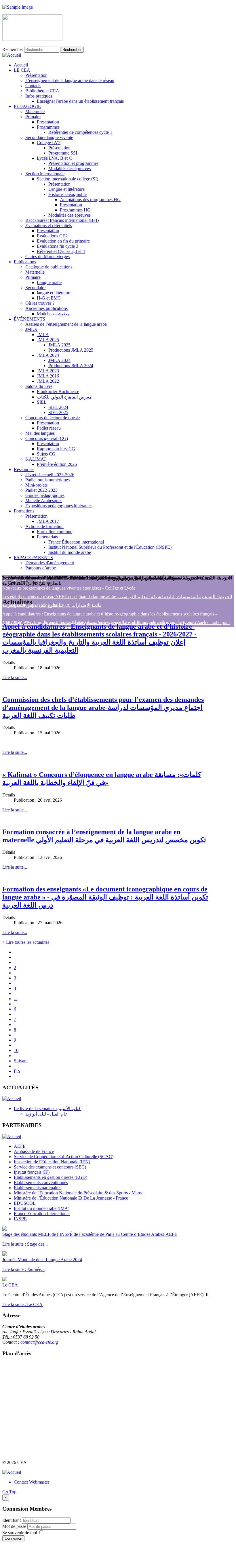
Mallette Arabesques (43, 500)
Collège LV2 (48, 142)
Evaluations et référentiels (48, 225)
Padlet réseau (49, 428)
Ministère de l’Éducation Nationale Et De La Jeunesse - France (71, 1198)
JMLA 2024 (48, 355)
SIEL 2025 (58, 412)
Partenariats (47, 536)
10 (16, 1050)
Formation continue (54, 531)
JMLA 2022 (48, 381)
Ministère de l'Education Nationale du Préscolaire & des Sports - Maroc (78, 1192)
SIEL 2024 (58, 407)
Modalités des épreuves (69, 168)
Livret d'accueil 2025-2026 (49, 474)
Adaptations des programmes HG (90, 199)
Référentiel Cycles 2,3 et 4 (61, 251)
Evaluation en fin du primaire (63, 241)
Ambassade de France (34, 1151)
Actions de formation (44, 526)
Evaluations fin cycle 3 (57, 246)
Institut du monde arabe (69, 552)
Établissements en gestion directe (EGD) (50, 1177)
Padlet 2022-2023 (41, 490)
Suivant (21, 1060)
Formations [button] (24, 510)
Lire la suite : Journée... (23, 1269)
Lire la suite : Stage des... (25, 1244)
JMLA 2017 (48, 521)
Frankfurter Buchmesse (58, 391)
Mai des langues (40, 433)
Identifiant (11, 1520)
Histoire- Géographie (67, 194)
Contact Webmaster (31, 1482)
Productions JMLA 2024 (70, 365)
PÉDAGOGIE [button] (27, 106)
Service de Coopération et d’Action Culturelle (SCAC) (63, 1156)
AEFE (20, 1146)
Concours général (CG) (46, 438)
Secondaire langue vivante (49, 137)
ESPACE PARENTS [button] (33, 557)
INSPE (20, 1218)
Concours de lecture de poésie (52, 417)
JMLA (31, 329)
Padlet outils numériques (47, 479)
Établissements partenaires (37, 1187)
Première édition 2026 (57, 464)
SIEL (42, 402)
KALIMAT (35, 459)
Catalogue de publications (48, 266)
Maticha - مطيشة (53, 313)
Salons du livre (38, 386)
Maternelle (35, 111)
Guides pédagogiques (44, 495)
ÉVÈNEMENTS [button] (29, 319)
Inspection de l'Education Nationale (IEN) (52, 1161)
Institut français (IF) (32, 1172)
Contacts (33, 85)
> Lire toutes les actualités (25, 942)
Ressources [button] (24, 469)
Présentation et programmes (73, 163)
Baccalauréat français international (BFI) (62, 220)
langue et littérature (54, 292)
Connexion (13, 1538)
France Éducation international (76, 542)
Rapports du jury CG (56, 448)
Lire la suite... (14, 677)
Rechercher (12, 49)
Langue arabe (49, 282)
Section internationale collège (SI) (67, 178)
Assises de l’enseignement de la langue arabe (66, 324)
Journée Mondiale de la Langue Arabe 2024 (42, 1259)
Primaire (33, 116)
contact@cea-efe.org (39, 1342)
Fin (17, 1071)
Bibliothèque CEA (42, 90)
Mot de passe (14, 1526)
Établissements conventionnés (41, 1182)
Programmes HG (75, 209)
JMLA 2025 (48, 339)
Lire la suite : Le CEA (22, 1304)
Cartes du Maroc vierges (47, 256)
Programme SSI (62, 152)
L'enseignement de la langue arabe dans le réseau (69, 80)
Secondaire (35, 287)
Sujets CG (46, 453)
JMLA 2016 (48, 375)
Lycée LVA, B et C (54, 158)
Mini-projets (36, 485)
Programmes (48, 127)
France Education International (42, 1213)
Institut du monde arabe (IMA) (41, 1208)
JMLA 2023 (48, 370)
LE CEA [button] (22, 70)
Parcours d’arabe (40, 567)
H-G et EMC (49, 298)
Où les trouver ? (39, 303)
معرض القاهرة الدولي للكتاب (64, 396)
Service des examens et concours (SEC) (50, 1166)
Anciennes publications (46, 308)
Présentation (36, 75)
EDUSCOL (25, 1203)
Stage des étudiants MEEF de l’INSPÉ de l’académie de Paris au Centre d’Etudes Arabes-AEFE (89, 1234)
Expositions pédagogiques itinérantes (58, 505)
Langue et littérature (66, 189)
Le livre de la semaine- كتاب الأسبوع (47, 1108)
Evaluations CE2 (52, 235)
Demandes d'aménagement (49, 562)
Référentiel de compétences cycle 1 (80, 132)
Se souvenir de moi (19, 1532)
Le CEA (10, 1284)
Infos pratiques (38, 96)
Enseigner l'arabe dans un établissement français (80, 101)
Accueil (21, 64)
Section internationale (44, 173)
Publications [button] (25, 261)
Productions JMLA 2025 (70, 350)
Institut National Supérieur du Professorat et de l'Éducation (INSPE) (110, 547)
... (15, 998)
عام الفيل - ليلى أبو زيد (46, 1114)
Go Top (9, 1491)
